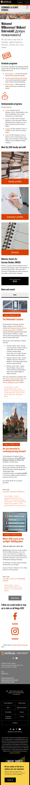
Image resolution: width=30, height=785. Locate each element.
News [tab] (15, 295)
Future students (8, 501)
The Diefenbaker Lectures (13, 319)
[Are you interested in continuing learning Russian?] (15, 422)
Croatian (7, 128)
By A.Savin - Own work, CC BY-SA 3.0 (13, 491)
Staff (10, 392)
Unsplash (24, 645)
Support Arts (4, 673)
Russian (7, 118)
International (19, 394)
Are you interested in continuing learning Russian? (14, 450)
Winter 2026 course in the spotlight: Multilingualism (13, 540)
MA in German (9, 73)
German (7, 110)
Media (6, 396)
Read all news (15, 598)
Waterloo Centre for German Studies (14, 378)
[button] (22, 2)
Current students (8, 387)
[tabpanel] (15, 449)
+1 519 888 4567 (16, 694)
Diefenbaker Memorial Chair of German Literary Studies (14, 329)
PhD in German (9, 84)
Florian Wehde (16, 645)
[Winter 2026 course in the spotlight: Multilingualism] (15, 522)
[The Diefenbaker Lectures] (15, 306)
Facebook (15, 624)
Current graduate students (17, 390)
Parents (18, 392)
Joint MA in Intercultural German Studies (16, 78)
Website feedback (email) (7, 682)
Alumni (13, 392)
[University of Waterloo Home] (6, 2)
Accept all (10, 780)
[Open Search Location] (27, 2)
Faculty (6, 392)
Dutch (7, 135)
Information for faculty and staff (9, 680)
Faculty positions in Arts (7, 678)
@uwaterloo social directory (15, 731)
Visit (2, 671)
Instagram (15, 638)
